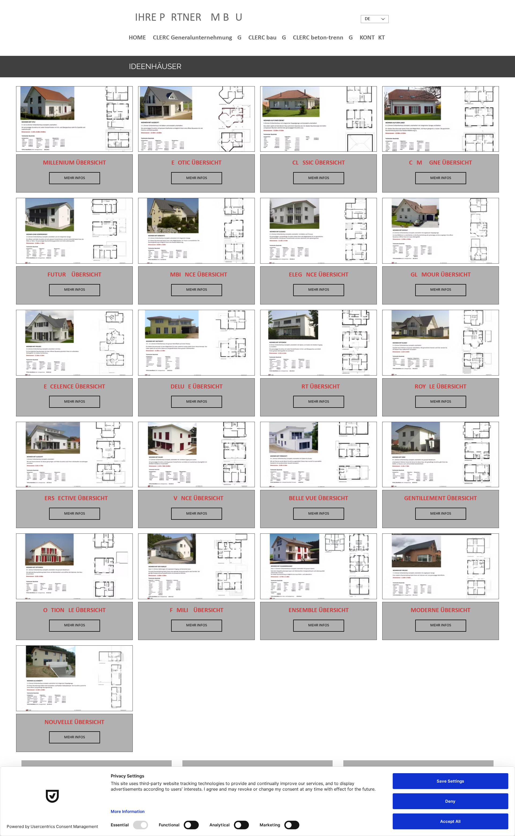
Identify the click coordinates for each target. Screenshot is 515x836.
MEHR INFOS (74, 178)
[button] (198, 38)
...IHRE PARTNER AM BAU (184, 18)
